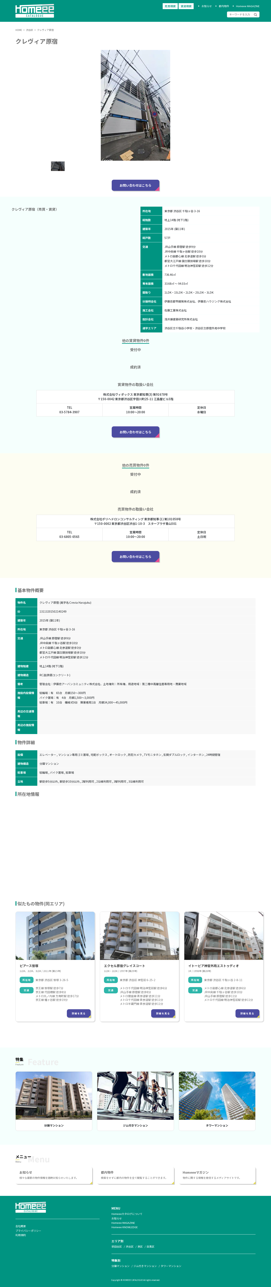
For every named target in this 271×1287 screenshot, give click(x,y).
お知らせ (207, 6)
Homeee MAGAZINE (247, 6)
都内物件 (224, 6)
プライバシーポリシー (28, 1231)
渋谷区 (130, 1246)
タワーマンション (217, 1125)
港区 (140, 1246)
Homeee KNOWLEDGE (124, 1227)
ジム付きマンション (135, 1125)
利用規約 (20, 1235)
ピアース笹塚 (29, 965)
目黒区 (150, 1246)
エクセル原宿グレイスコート (124, 965)
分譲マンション (54, 1125)
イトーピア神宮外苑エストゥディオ (213, 965)
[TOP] (37, 16)
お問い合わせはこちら (135, 185)
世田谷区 (116, 1246)
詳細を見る (79, 1013)
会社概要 (20, 1226)
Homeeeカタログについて (126, 1214)
